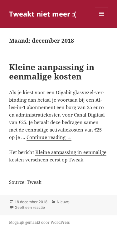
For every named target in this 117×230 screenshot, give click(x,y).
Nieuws (63, 201)
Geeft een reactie (30, 207)
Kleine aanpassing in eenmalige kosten (51, 71)
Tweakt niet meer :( (42, 13)
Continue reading (49, 137)
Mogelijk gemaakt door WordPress (39, 222)
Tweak (76, 159)
